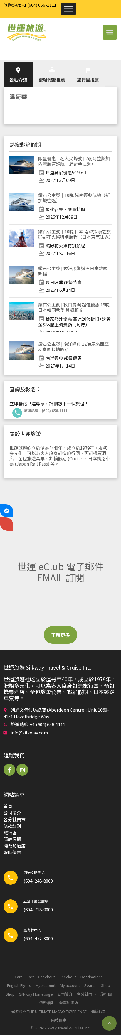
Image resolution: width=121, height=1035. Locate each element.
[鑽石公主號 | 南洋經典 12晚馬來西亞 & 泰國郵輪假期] (21, 355)
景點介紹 (18, 75)
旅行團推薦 (88, 75)
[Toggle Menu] (68, 8)
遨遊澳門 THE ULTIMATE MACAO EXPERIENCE (49, 1011)
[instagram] (22, 770)
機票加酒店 (15, 846)
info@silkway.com (29, 732)
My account (46, 985)
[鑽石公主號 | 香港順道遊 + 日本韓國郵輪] (21, 279)
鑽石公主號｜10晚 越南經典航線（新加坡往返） (74, 197)
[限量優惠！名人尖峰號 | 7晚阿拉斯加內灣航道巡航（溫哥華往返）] (21, 169)
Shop (105, 985)
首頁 (8, 806)
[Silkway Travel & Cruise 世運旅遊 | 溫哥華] (26, 32)
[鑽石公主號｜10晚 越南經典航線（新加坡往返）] (21, 206)
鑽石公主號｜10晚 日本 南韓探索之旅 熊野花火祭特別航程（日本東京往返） (75, 234)
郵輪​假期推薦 (52, 75)
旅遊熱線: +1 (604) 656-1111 (30, 5)
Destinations (91, 977)
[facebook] (9, 770)
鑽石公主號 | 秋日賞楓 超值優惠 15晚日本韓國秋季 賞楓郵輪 (74, 307)
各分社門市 (15, 819)
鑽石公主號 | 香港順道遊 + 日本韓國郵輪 (72, 271)
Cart (18, 977)
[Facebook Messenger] (6, 511)
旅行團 (10, 833)
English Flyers (19, 985)
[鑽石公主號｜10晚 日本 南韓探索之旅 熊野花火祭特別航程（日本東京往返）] (21, 243)
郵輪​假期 (12, 839)
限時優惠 (12, 852)
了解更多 (60, 634)
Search (90, 985)
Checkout (46, 977)
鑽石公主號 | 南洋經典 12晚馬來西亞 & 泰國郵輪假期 (73, 346)
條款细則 (12, 826)
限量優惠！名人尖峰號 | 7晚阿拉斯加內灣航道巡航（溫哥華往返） (74, 161)
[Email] (6, 524)
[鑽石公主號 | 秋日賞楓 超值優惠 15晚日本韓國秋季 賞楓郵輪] (21, 317)
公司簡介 (12, 813)
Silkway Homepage (36, 994)
